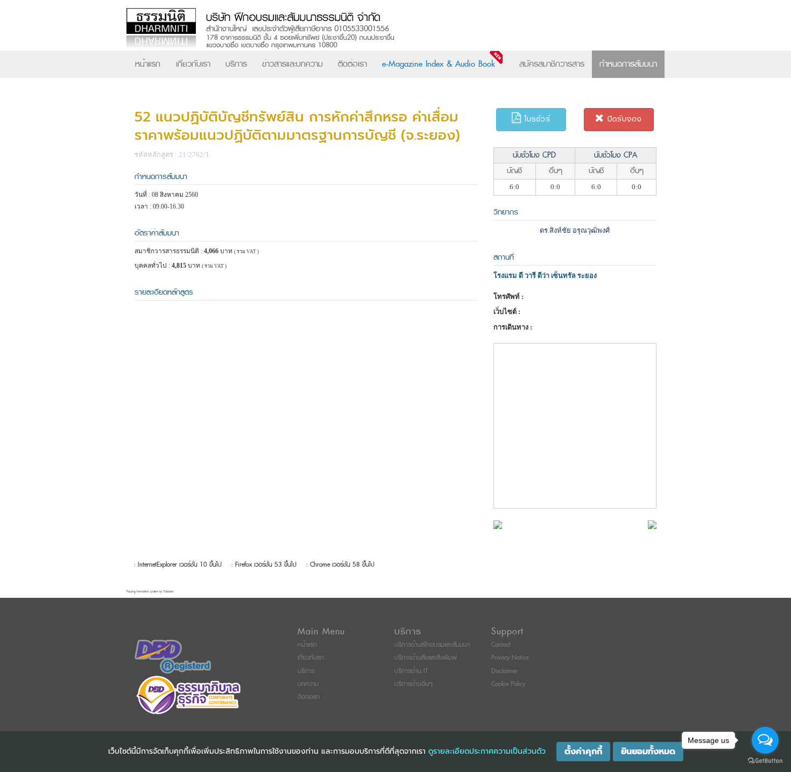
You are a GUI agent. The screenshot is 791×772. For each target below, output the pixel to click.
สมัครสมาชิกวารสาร (551, 64)
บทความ (308, 684)
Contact (501, 645)
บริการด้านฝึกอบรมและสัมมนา (432, 645)
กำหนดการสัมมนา (628, 64)
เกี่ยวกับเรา (193, 64)
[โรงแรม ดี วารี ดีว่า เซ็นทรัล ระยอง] (497, 524)
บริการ (236, 64)
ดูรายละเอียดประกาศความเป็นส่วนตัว (487, 751)
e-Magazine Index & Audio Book (438, 64)
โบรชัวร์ (535, 119)
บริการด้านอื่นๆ (413, 684)
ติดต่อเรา (352, 64)
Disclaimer (504, 671)
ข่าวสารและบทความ (292, 64)
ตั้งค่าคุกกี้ (583, 751)
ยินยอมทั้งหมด (648, 751)
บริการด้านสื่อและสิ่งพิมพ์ (425, 658)
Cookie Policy (508, 684)
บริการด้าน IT (411, 671)
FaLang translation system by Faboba (149, 591)
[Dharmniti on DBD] (173, 656)
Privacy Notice (509, 658)
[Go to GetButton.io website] (765, 760)
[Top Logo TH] (373, 29)
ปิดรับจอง (623, 119)
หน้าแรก (147, 64)
